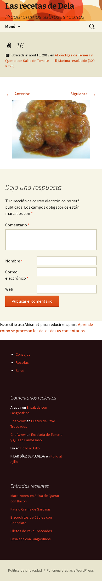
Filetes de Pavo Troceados (31, 531)
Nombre (14, 260)
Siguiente (84, 93)
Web (9, 289)
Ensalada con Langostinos (30, 539)
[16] (51, 128)
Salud (20, 370)
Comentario (17, 224)
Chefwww (18, 421)
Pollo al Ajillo (30, 448)
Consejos (23, 354)
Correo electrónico (17, 275)
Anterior (17, 93)
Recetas (22, 362)
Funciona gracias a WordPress (70, 570)
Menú (10, 26)
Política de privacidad (25, 570)
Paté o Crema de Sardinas (30, 509)
